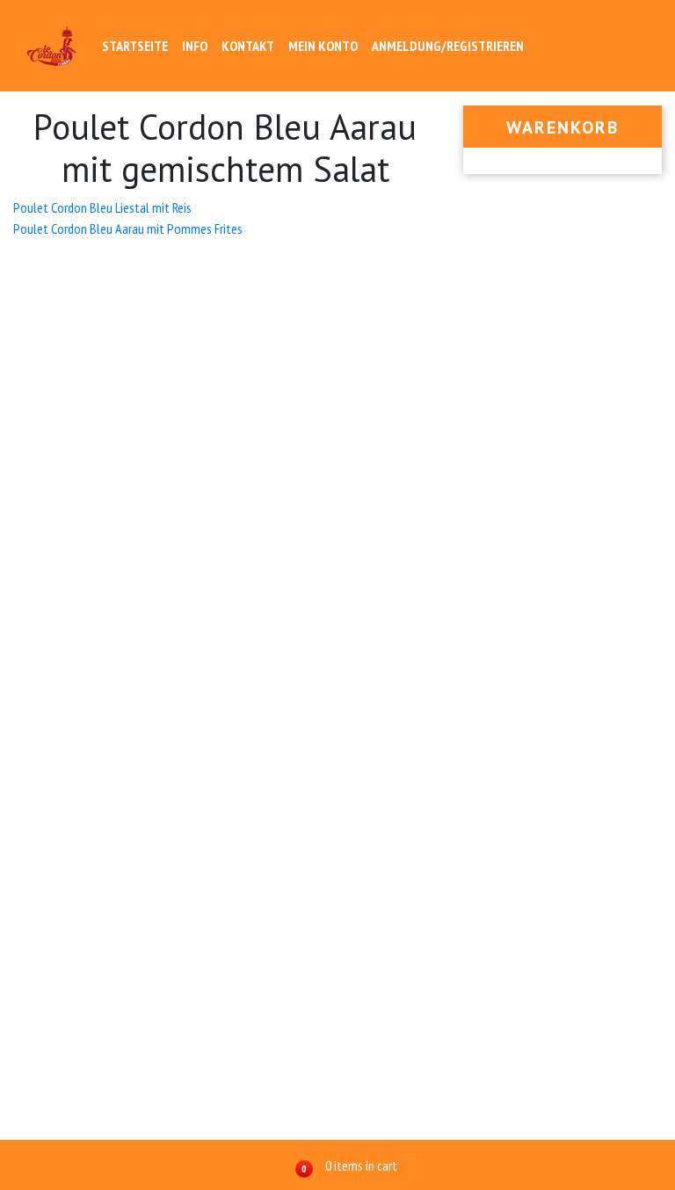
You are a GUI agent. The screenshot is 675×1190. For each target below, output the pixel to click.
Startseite (135, 45)
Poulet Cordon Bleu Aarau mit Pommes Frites (128, 228)
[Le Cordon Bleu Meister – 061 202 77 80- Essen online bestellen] (52, 46)
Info (194, 45)
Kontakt (247, 45)
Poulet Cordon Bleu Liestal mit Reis (102, 207)
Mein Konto (323, 45)
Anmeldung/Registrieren (448, 45)
